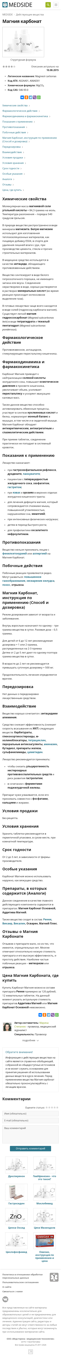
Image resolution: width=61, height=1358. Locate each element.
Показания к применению (17, 121)
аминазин (50, 744)
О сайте (6, 1286)
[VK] (5, 1299)
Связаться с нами (12, 1291)
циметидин (34, 752)
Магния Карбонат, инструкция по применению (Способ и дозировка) (29, 139)
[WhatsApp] (39, 97)
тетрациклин (37, 740)
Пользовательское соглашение (20, 1282)
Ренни (47, 919)
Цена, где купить (12, 190)
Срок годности (10, 168)
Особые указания (12, 173)
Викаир (7, 923)
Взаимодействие (12, 152)
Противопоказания (13, 127)
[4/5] (11, 66)
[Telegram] (30, 97)
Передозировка (11, 146)
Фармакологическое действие (19, 110)
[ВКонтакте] (22, 97)
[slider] (52, 1107)
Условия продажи (12, 157)
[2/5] (6, 66)
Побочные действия (14, 132)
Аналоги (7, 179)
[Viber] (34, 97)
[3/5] (9, 66)
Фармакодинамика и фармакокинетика (25, 116)
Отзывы (6, 184)
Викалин (19, 923)
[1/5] (3, 66)
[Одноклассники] (26, 97)
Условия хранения (13, 163)
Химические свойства (15, 105)
